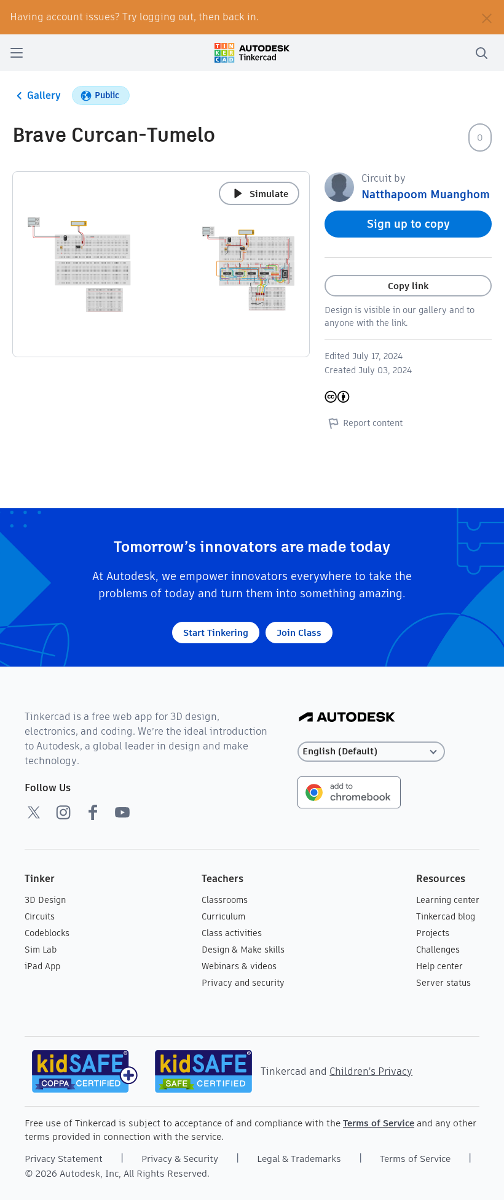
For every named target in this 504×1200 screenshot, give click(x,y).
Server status (443, 983)
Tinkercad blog (445, 916)
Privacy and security (243, 983)
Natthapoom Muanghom (425, 194)
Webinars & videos (239, 966)
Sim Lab (41, 949)
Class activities (232, 933)
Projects (432, 933)
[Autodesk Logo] (346, 718)
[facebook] (93, 812)
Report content (373, 423)
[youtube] (122, 812)
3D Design (45, 900)
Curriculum (223, 916)
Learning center (447, 900)
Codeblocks (47, 933)
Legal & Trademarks (299, 1158)
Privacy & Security (179, 1158)
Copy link (408, 285)
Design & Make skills (243, 949)
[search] (481, 53)
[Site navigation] (16, 53)
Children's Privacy (370, 1071)
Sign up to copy (408, 223)
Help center (439, 966)
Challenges (438, 949)
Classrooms (225, 900)
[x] (34, 812)
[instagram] (63, 812)
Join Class (299, 632)
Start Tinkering (215, 632)
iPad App (42, 966)
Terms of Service (378, 1123)
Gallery (44, 95)
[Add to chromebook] (349, 791)
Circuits (40, 916)
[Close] (486, 17)
